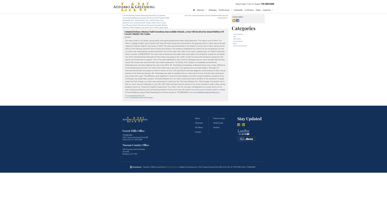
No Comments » (148, 97)
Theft (143, 95)
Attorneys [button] (200, 10)
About (197, 118)
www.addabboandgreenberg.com (206, 92)
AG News (199, 127)
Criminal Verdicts (132, 95)
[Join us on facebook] (237, 20)
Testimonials (238, 10)
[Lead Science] (135, 167)
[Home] (194, 10)
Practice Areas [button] (224, 10)
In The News (249, 10)
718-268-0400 (182, 92)
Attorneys (199, 123)
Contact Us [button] (267, 10)
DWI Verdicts (237, 39)
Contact (198, 132)
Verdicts (216, 127)
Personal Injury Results (240, 46)
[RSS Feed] (234, 20)
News (139, 95)
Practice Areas (219, 118)
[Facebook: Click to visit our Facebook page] (239, 125)
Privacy (175, 167)
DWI (234, 36)
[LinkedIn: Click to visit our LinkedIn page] (244, 125)
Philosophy (213, 10)
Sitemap (169, 167)
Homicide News (238, 41)
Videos (258, 10)
